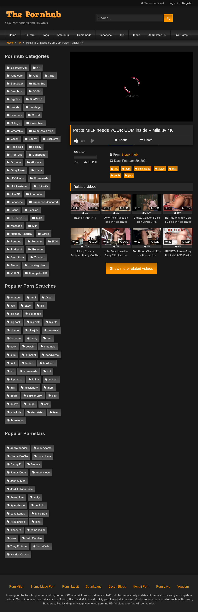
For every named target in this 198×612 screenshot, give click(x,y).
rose (13, 538)
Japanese (106, 34)
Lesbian (33, 210)
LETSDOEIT (18, 217)
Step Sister (17, 257)
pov (54, 395)
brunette (15, 338)
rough (31, 403)
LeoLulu (39, 505)
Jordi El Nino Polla (21, 488)
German (16, 162)
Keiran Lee (17, 497)
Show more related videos (131, 268)
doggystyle (52, 354)
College (15, 123)
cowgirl (30, 346)
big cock (15, 321)
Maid (39, 217)
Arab (51, 75)
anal (33, 297)
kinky (37, 497)
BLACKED (36, 99)
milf (174, 168)
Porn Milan (16, 586)
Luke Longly (17, 513)
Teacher (39, 257)
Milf (122, 34)
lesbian (53, 379)
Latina (14, 210)
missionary (31, 387)
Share (148, 140)
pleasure (15, 529)
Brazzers (16, 115)
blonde (14, 330)
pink (37, 521)
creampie (49, 346)
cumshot (31, 354)
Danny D (15, 464)
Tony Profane (18, 546)
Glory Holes (18, 170)
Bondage (35, 107)
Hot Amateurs (19, 186)
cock (13, 346)
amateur (15, 297)
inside (161, 168)
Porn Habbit (70, 586)
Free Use (16, 154)
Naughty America (21, 233)
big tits (53, 321)
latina (35, 379)
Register (187, 3)
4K (19, 42)
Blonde (15, 107)
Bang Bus (39, 83)
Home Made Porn (43, 586)
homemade (30, 371)
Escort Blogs (117, 586)
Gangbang (38, 154)
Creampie (17, 130)
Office (45, 233)
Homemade (84, 34)
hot (49, 371)
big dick (35, 321)
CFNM (36, 115)
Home (12, 34)
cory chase (44, 456)
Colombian (37, 123)
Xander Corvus (19, 554)
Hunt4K (15, 194)
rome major (38, 529)
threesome (17, 420)
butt (49, 338)
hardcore (48, 363)
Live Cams (181, 34)
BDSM (37, 91)
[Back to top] (186, 600)
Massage (16, 225)
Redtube (37, 249)
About (122, 140)
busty (34, 338)
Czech (15, 138)
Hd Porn (30, 34)
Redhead (16, 249)
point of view (34, 395)
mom (50, 387)
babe (28, 305)
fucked (29, 363)
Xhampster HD (157, 34)
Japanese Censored (45, 202)
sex (46, 403)
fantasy (35, 464)
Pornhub (16, 241)
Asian (48, 297)
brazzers (53, 330)
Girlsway (36, 162)
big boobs (35, 313)
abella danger (18, 447)
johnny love (43, 472)
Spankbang (94, 586)
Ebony (33, 138)
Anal (35, 75)
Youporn (183, 586)
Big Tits (15, 99)
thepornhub (130, 154)
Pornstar (37, 241)
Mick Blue (41, 513)
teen (56, 412)
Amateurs (63, 34)
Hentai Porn (141, 586)
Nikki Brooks (18, 521)
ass (12, 305)
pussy (14, 403)
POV (55, 241)
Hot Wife (43, 186)
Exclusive (52, 138)
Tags (46, 34)
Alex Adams (44, 447)
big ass (14, 313)
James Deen (18, 472)
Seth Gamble (34, 538)
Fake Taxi (17, 146)
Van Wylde (43, 546)
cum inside (144, 168)
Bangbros (17, 91)
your (130, 175)
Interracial (36, 194)
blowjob (33, 330)
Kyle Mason (17, 505)
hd (12, 371)
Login (172, 3)
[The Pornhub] (44, 15)
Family (37, 146)
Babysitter (17, 83)
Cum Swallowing (43, 130)
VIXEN (15, 273)
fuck (12, 363)
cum (127, 168)
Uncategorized (37, 265)
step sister (37, 412)
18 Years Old (19, 67)
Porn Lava (163, 586)
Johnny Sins (17, 480)
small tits (15, 412)
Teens (136, 34)
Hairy (38, 170)
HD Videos (17, 178)
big (42, 305)
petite (117, 175)
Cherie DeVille (19, 456)
